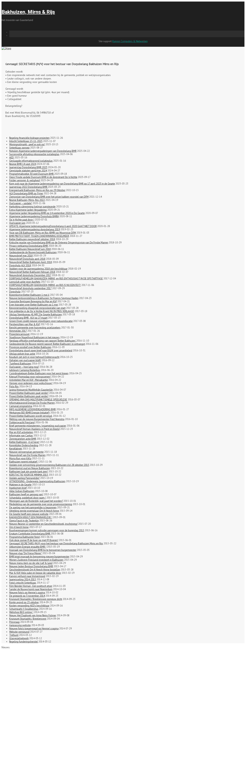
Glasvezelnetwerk (19, 638)
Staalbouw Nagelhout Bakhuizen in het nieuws (34, 337)
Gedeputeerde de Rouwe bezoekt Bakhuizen (33, 252)
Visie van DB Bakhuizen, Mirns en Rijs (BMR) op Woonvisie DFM (42, 232)
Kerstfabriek (15, 448)
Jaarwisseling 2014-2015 (22, 579)
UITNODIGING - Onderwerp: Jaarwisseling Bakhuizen (37, 481)
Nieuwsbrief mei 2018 (21, 255)
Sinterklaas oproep (19, 147)
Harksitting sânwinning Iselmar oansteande (32, 206)
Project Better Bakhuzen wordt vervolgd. (30, 416)
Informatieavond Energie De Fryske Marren (32, 402)
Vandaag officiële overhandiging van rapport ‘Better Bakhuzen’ (42, 340)
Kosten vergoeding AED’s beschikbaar (29, 605)
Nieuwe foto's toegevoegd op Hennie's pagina (34, 628)
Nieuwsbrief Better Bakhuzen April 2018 (30, 262)
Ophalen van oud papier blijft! (25, 360)
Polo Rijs (14, 386)
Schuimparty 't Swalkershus (23, 609)
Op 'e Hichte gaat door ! (21, 219)
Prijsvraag (14, 622)
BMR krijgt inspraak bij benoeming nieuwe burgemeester (39, 556)
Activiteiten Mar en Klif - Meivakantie (28, 380)
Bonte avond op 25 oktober (24, 602)
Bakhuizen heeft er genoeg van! (26, 494)
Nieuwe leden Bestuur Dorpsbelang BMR (31, 566)
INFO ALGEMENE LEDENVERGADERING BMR (32, 409)
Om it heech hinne (19, 527)
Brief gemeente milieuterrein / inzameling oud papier (37, 425)
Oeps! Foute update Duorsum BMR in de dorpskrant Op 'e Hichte (43, 177)
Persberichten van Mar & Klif (24, 324)
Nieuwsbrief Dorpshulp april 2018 (27, 259)
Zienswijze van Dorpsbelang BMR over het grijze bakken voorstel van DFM (49, 196)
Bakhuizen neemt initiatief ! (23, 461)
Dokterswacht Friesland (22, 422)
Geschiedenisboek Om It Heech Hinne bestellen (34, 569)
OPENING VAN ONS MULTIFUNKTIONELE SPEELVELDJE (38, 399)
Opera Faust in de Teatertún (24, 520)
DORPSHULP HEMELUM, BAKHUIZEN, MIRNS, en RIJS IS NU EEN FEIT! (45, 285)
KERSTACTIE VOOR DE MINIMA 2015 (28, 474)
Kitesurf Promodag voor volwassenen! (30, 376)
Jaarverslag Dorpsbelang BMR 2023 (28, 167)
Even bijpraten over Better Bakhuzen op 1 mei (33, 304)
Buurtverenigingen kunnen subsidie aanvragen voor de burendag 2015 (46, 530)
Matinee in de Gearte (20, 484)
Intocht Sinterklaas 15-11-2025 (25, 141)
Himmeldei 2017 (18, 330)
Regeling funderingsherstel (23, 641)
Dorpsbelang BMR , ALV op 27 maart (28, 317)
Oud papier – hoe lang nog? (24, 366)
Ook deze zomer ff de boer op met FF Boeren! (33, 540)
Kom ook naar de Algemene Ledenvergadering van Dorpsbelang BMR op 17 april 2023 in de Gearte (62, 183)
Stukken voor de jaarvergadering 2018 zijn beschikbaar (38, 268)
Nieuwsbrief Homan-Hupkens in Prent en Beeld (34, 429)
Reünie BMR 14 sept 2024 (22, 164)
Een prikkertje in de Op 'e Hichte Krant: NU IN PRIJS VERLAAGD (41, 311)
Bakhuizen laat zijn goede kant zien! (28, 471)
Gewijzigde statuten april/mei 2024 (28, 170)
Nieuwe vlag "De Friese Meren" (25, 553)
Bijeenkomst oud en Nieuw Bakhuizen (29, 468)
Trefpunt (13, 635)
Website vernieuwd (19, 631)
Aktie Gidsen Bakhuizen (21, 491)
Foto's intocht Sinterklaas (22, 582)
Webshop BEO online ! (21, 612)
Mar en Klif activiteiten (21, 432)
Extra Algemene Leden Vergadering (28, 209)
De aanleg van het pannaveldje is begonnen (33, 507)
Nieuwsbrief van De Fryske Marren (27, 455)
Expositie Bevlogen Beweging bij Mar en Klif (33, 301)
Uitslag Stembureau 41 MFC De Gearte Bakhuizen (35, 314)
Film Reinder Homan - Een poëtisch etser (30, 586)
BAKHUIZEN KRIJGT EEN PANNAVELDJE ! (30, 517)
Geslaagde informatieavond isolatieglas (31, 160)
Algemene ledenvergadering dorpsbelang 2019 (34, 229)
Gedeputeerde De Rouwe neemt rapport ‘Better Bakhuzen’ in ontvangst (47, 344)
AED (11, 157)
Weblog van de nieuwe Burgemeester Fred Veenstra (36, 419)
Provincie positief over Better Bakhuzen (30, 347)
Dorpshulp (15, 291)
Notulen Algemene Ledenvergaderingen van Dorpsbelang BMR (42, 151)
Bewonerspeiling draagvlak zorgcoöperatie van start (37, 308)
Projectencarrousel (19, 334)
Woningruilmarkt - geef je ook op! (27, 144)
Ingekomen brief (18, 488)
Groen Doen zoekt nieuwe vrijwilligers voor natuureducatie (41, 321)
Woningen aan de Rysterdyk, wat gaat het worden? (36, 501)
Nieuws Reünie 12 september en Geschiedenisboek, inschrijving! (43, 523)
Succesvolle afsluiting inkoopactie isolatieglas (34, 154)
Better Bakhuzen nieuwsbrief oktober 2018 (32, 239)
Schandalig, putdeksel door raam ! (27, 497)
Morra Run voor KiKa (20, 458)
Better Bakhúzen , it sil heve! (24, 442)
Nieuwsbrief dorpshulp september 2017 (30, 288)
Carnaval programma (20, 406)
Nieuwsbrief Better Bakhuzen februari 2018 (32, 272)
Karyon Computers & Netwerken (130, 41)
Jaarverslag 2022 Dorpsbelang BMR (28, 187)
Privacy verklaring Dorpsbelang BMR (28, 245)
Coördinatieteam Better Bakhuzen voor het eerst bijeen (38, 373)
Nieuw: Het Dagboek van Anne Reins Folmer (32, 615)
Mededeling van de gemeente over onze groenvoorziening (40, 504)
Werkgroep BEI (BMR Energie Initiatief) (29, 412)
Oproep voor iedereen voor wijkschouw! (30, 383)
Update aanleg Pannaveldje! (24, 478)
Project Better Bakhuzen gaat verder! (28, 393)
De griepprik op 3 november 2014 (27, 595)
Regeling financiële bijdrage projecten (29, 138)
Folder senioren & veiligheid (24, 180)
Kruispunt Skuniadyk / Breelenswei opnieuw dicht (35, 599)
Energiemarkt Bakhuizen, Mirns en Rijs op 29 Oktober (37, 190)
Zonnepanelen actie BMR (22, 438)
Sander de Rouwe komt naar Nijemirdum (30, 589)
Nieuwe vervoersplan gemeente (26, 452)
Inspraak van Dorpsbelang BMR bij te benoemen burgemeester (42, 550)
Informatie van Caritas (21, 435)
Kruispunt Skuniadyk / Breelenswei (27, 618)
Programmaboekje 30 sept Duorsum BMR (31, 173)
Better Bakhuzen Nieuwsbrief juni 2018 (30, 249)
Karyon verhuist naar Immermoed (27, 576)
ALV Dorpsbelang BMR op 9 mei (26, 193)
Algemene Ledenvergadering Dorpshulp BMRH (34, 216)
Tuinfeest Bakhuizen (20, 363)
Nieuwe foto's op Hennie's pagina (27, 592)
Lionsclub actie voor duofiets (24, 281)
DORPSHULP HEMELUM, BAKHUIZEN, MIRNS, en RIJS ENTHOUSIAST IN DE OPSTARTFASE (56, 278)
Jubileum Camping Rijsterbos (24, 370)
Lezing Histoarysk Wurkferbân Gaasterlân (31, 389)
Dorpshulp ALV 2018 (20, 265)
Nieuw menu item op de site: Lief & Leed (30, 563)
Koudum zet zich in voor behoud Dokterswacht (34, 357)
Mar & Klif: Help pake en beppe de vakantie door (35, 573)
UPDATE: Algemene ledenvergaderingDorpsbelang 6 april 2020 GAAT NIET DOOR (53, 226)
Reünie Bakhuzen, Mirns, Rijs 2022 (27, 200)
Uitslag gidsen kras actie (22, 353)
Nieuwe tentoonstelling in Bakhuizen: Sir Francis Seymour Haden (43, 298)
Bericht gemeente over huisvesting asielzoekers (35, 327)
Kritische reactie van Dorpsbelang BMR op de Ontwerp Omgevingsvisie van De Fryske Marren (58, 242)
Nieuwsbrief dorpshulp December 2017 (30, 275)
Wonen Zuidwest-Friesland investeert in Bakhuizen (36, 559)
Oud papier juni (17, 223)
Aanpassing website (20, 625)
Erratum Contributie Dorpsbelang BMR (30, 533)
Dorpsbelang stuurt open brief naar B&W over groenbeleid (40, 350)
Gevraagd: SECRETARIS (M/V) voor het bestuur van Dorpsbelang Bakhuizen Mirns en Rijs (56, 543)
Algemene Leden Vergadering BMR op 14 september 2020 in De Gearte (47, 213)
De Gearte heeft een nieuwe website (28, 514)
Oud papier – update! (20, 203)
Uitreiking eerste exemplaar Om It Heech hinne (34, 510)
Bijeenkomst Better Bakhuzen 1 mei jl (29, 295)
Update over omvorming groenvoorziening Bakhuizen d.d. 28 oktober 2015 (49, 465)
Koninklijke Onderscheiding (23, 445)
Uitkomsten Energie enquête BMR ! (27, 546)
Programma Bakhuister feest (24, 537)
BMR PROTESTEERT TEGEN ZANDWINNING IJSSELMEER (39, 236)
